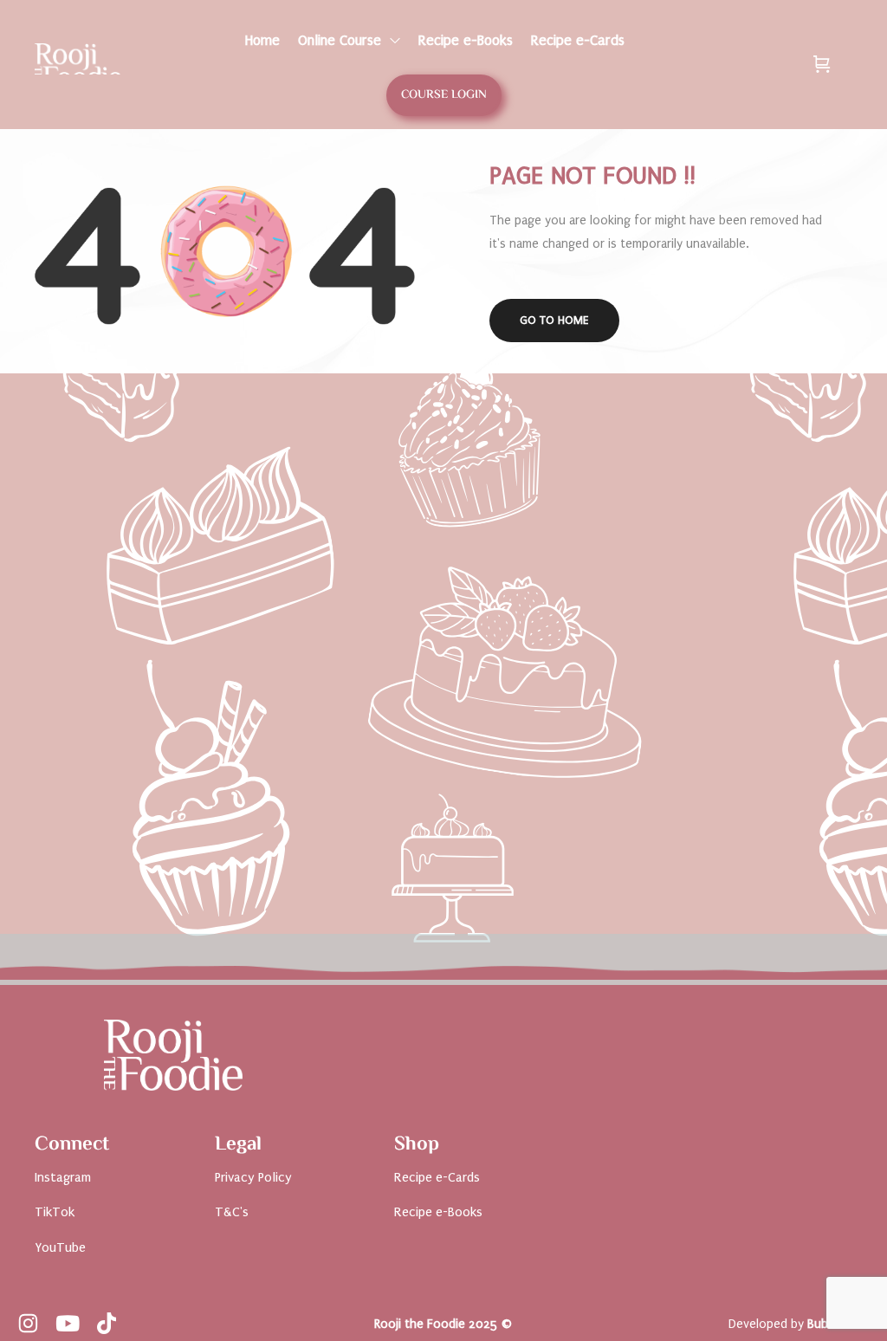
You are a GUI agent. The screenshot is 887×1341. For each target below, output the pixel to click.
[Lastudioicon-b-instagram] (28, 1323)
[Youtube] (67, 1323)
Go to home (554, 320)
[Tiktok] (106, 1323)
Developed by (799, 1324)
